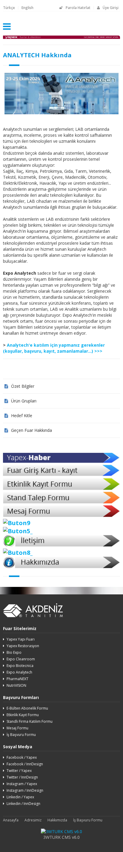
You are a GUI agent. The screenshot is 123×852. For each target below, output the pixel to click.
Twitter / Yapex (19, 770)
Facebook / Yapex (22, 757)
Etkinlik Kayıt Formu (23, 714)
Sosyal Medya (17, 746)
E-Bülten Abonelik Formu (27, 708)
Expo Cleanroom (21, 659)
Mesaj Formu (17, 728)
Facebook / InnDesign (25, 764)
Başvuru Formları (21, 697)
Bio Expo (14, 652)
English (27, 7)
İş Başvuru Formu (21, 734)
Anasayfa (11, 820)
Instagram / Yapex (22, 783)
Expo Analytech (19, 672)
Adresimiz (32, 820)
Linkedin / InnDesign (23, 803)
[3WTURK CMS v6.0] (61, 831)
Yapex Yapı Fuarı (21, 639)
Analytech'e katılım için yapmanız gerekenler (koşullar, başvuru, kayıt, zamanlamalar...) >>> (54, 348)
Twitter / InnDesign (22, 777)
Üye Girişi (111, 7)
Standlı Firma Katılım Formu (30, 721)
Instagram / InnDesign (25, 790)
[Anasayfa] (61, 39)
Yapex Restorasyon (23, 645)
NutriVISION (16, 685)
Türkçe (9, 7)
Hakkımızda (57, 820)
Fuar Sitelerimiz (19, 628)
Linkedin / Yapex (20, 797)
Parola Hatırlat (78, 7)
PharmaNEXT (17, 678)
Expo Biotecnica (20, 665)
